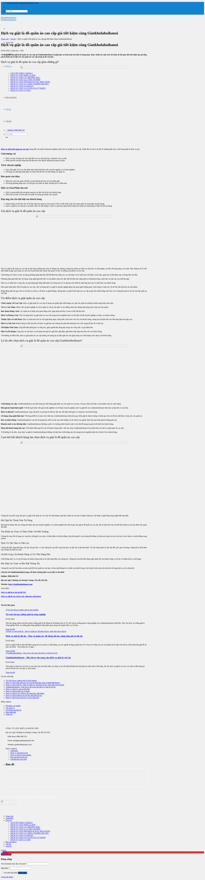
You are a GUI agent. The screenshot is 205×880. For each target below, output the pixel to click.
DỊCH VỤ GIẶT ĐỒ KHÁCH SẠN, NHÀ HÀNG (30, 831)
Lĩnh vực (9, 714)
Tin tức (8, 109)
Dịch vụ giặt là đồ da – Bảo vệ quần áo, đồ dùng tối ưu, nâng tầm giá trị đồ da (44, 636)
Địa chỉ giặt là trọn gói (18, 757)
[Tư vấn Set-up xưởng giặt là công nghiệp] (22, 610)
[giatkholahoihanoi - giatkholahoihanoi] (8, 19)
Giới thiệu (14, 751)
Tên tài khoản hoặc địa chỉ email (14, 864)
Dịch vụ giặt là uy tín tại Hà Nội (13, 592)
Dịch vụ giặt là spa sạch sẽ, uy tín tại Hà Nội (22, 698)
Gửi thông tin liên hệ (13, 710)
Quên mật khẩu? (7, 877)
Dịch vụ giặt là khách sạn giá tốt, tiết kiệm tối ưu (24, 696)
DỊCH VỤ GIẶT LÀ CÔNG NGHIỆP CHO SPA (29, 833)
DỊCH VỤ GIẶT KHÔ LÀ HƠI (22, 825)
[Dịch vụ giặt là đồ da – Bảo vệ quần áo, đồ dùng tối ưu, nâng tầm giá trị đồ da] (36, 631)
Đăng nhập (22, 873)
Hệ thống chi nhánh (13, 706)
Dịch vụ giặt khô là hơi (19, 753)
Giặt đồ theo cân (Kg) (18, 759)
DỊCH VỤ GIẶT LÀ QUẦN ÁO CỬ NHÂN (28, 838)
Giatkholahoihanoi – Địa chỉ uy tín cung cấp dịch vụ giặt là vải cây (38, 657)
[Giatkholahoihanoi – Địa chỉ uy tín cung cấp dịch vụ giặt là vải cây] (32, 653)
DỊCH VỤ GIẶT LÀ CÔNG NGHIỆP (25, 829)
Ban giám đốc (11, 712)
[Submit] (7, 14)
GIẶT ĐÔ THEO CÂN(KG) (21, 823)
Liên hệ (8, 121)
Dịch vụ (9, 66)
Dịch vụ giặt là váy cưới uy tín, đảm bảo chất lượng (21, 596)
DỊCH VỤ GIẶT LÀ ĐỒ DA (21, 835)
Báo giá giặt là (11, 97)
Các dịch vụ (10, 708)
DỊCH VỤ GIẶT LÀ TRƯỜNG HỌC (25, 827)
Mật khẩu (5, 868)
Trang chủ (9, 42)
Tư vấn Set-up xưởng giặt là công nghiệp (26, 614)
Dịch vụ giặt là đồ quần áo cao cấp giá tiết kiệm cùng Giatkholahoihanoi (33, 683)
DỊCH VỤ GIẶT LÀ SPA (20, 840)
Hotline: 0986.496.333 (16, 130)
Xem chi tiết (10, 629)
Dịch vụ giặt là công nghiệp (20, 755)
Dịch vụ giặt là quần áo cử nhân (18, 691)
